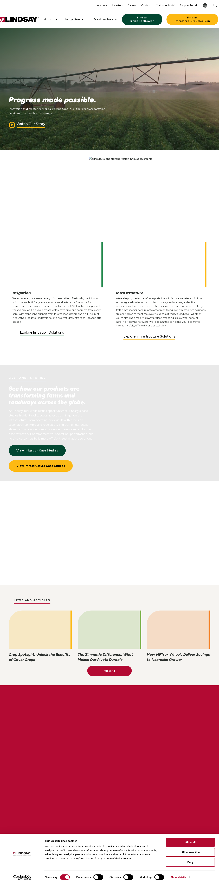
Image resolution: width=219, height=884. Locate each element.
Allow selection (190, 852)
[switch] (98, 877)
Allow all (190, 842)
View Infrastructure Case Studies (40, 466)
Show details (178, 877)
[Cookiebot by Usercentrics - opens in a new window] (22, 877)
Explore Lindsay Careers (40, 727)
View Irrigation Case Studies (37, 450)
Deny (190, 862)
